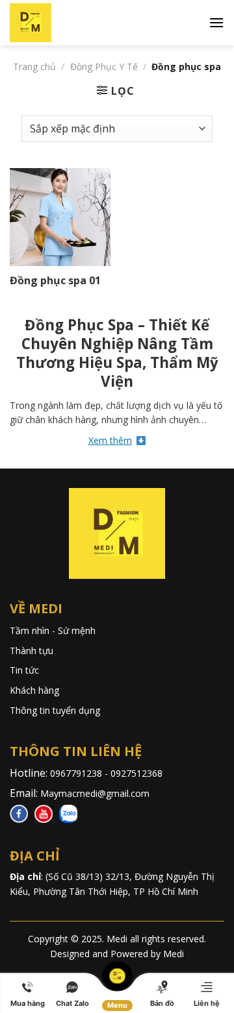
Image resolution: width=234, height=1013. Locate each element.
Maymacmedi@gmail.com (95, 793)
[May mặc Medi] (52, 22)
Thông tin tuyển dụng (55, 710)
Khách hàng (34, 690)
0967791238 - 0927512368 (107, 773)
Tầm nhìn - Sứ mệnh (53, 630)
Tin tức (24, 670)
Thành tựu (31, 650)
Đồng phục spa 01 (55, 280)
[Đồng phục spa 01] (60, 217)
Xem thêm (110, 440)
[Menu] (216, 22)
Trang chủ (34, 66)
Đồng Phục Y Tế (104, 66)
